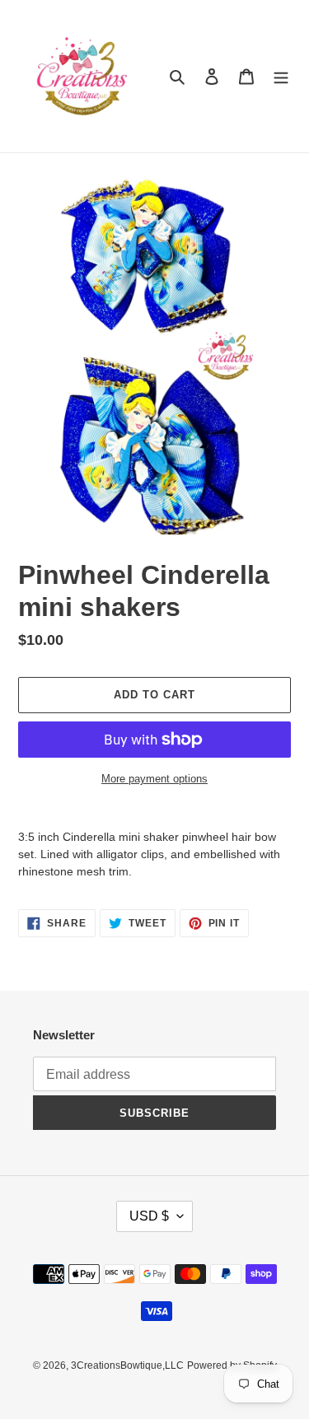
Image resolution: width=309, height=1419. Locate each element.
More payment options (154, 779)
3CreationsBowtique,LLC (127, 1365)
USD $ (149, 1216)
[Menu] (281, 76)
